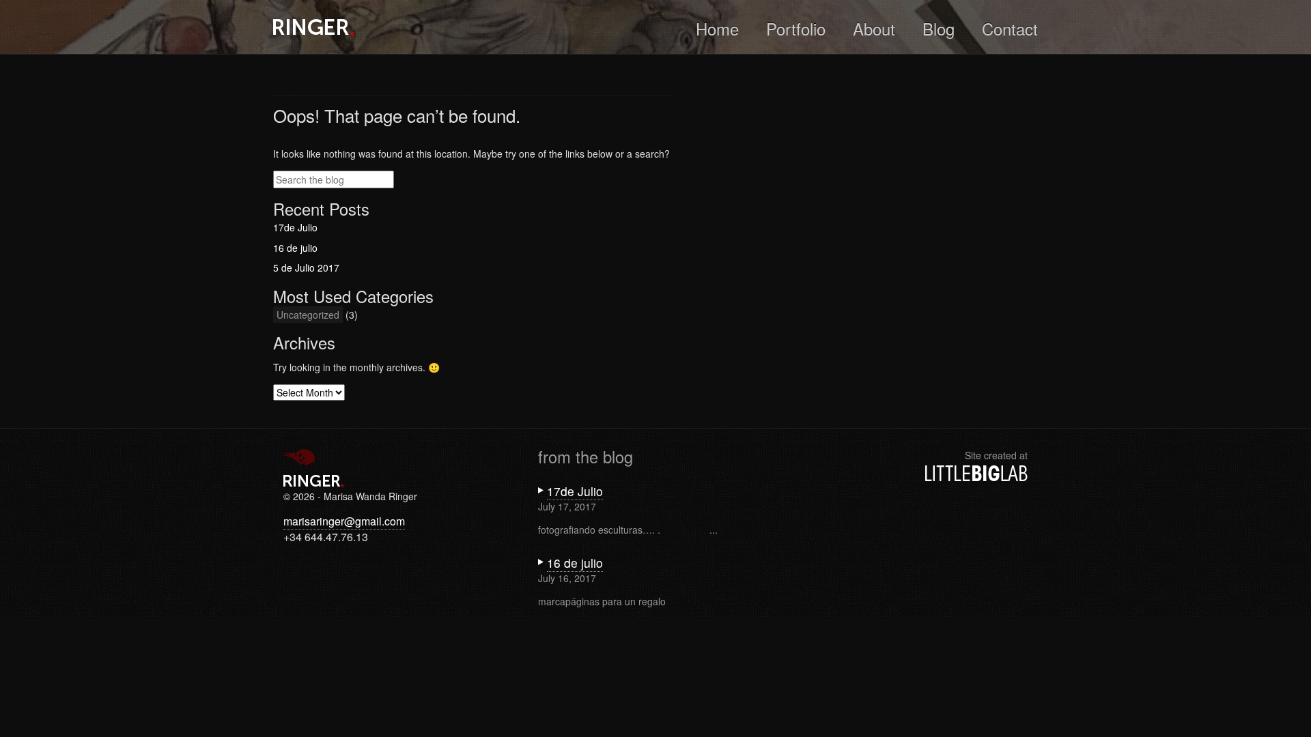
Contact (1010, 28)
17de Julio (295, 227)
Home (717, 28)
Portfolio (796, 28)
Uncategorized (308, 314)
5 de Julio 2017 (306, 267)
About (874, 28)
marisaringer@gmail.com (344, 521)
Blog (938, 28)
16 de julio (295, 248)
